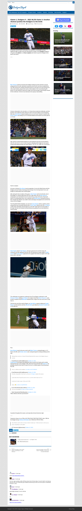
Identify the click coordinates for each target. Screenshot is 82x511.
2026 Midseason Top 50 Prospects (18, 12)
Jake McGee (33, 303)
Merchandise (57, 12)
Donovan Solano (14, 298)
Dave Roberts (13, 350)
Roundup (50, 12)
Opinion (45, 12)
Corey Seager (35, 203)
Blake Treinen (33, 350)
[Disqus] (30, 487)
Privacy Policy (72, 508)
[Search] (74, 2)
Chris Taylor (33, 205)
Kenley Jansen (23, 351)
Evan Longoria (14, 115)
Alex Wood (22, 188)
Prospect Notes (32, 12)
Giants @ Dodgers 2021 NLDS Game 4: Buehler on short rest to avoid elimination (42, 450)
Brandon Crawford (43, 304)
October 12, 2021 (32, 360)
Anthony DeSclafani (24, 419)
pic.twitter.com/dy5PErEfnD (21, 384)
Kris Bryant (18, 114)
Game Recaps (30, 23)
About (13, 2)
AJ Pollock (47, 205)
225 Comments (39, 23)
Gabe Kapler (13, 250)
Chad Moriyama (15, 23)
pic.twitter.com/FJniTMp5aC (31, 369)
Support (64, 12)
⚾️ (63, 20)
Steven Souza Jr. (42, 298)
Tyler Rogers (23, 250)
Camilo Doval (13, 362)
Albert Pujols (33, 194)
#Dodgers (33, 373)
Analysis (39, 12)
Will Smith (24, 299)
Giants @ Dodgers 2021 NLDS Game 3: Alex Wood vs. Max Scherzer (18, 450)
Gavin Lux (45, 363)
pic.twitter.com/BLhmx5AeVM (27, 389)
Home (9, 2)
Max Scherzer (13, 84)
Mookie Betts (37, 198)
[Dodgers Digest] (17, 7)
